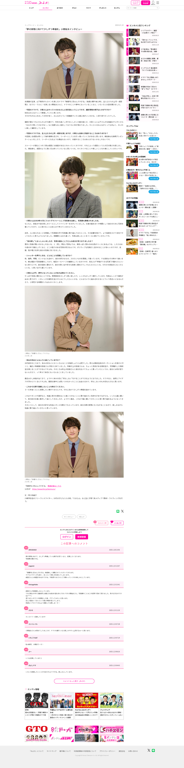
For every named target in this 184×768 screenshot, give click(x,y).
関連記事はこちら (54, 486)
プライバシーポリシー (107, 751)
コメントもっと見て (70, 681)
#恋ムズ (81, 517)
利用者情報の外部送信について (85, 751)
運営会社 (122, 751)
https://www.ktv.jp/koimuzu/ (43, 489)
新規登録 (146, 2)
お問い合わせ (133, 751)
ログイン (136, 2)
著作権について (65, 751)
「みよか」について (36, 751)
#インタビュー (69, 517)
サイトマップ (51, 751)
